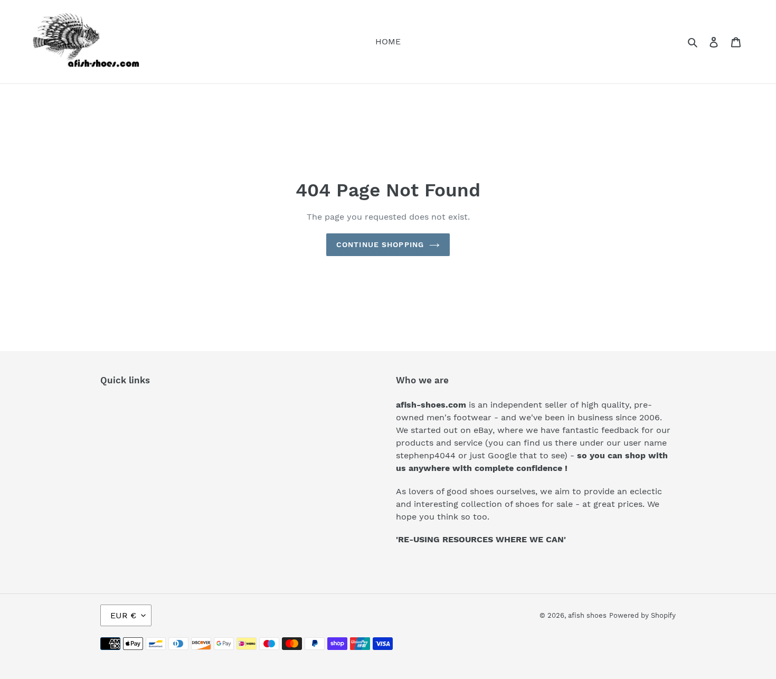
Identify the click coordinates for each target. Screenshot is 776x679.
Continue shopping (380, 244)
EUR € (123, 615)
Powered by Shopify (642, 615)
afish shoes (587, 615)
